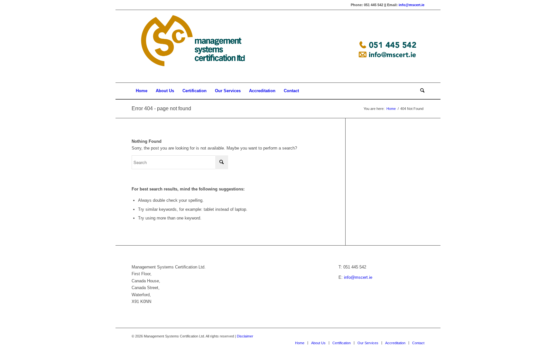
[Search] (420, 91)
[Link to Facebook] (400, 336)
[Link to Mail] (419, 336)
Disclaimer (245, 336)
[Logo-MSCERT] (278, 46)
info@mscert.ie (411, 5)
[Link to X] (410, 336)
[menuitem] (142, 91)
